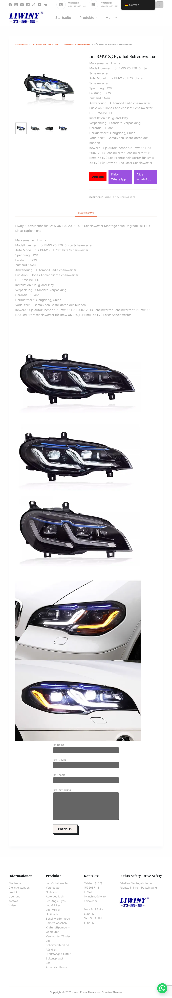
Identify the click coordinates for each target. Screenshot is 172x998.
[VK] (45, 4)
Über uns (14, 896)
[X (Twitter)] (16, 4)
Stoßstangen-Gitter (58, 954)
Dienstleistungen (19, 887)
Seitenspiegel (54, 958)
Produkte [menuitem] (86, 18)
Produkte (14, 892)
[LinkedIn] (28, 4)
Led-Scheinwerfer (57, 883)
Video (12, 905)
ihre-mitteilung (62, 790)
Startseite (15, 883)
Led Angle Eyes (56, 901)
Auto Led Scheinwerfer (119, 197)
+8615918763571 (109, 6)
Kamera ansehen (56, 923)
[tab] (86, 212)
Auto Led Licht (55, 896)
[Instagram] (22, 4)
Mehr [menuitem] (109, 18)
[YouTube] (39, 4)
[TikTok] (33, 4)
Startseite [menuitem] (63, 18)
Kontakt (13, 901)
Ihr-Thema (59, 774)
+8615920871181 (77, 6)
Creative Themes (112, 992)
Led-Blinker (53, 905)
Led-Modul (53, 909)
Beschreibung (86, 212)
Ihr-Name (58, 744)
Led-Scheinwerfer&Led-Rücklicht (58, 945)
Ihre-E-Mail (60, 760)
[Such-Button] (160, 4)
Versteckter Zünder (58, 936)
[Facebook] (10, 4)
